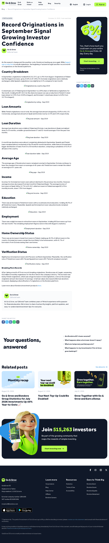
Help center (40, 3)
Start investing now (53, 449)
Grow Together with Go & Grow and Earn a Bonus (89, 397)
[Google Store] (25, 510)
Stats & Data (7, 18)
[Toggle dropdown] (71, 4)
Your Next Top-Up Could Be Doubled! (53, 397)
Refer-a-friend (30, 3)
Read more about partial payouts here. (19, 528)
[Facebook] (3, 322)
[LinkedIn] (10, 322)
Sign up (101, 4)
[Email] (17, 322)
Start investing (90, 61)
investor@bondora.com (10, 504)
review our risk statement (76, 519)
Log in (88, 4)
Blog (49, 3)
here (39, 286)
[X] (7, 322)
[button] (84, 336)
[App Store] (9, 510)
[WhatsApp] (14, 322)
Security (57, 3)
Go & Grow (19, 3)
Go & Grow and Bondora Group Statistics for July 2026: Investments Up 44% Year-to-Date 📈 (17, 400)
